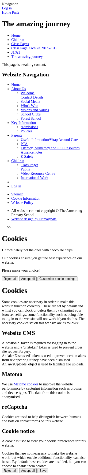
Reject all (10, 279)
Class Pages (20, 44)
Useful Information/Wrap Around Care (49, 140)
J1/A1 (15, 52)
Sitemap (17, 194)
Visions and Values (35, 110)
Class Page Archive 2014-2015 (34, 48)
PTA (24, 144)
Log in (7, 8)
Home (15, 35)
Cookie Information (25, 198)
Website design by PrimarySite (34, 219)
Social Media (30, 101)
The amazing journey (27, 57)
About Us (18, 89)
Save (42, 470)
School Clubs (31, 114)
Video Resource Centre (38, 173)
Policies (26, 131)
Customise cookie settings (57, 279)
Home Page (10, 12)
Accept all (28, 279)
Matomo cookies (26, 384)
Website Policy (22, 203)
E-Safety (27, 156)
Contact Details (32, 97)
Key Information (23, 123)
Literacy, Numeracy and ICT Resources (50, 148)
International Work (34, 178)
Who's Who (29, 106)
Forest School (31, 118)
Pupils (25, 169)
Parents (16, 135)
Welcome (27, 93)
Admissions (29, 127)
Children (17, 40)
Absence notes (31, 152)
